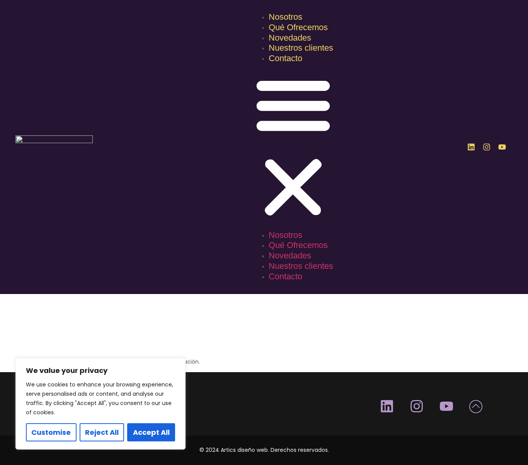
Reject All (102, 432)
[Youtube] (502, 147)
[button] (293, 147)
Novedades (290, 38)
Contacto (285, 58)
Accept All (151, 432)
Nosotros (285, 17)
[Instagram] (486, 147)
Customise (51, 432)
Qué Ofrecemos (298, 27)
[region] (100, 404)
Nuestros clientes (301, 48)
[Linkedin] (471, 147)
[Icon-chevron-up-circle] (476, 406)
